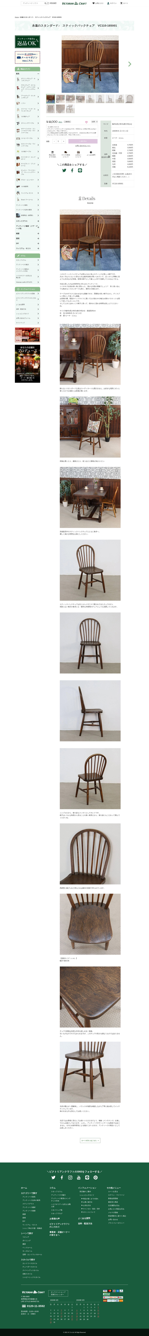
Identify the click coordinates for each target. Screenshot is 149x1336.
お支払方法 (87, 1205)
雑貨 (24, 1214)
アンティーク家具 (29, 1197)
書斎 (24, 1244)
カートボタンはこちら (89, 1140)
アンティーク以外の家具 (31, 1200)
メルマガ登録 (113, 1212)
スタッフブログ (56, 1213)
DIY (24, 1221)
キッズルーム (27, 1251)
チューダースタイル (30, 1267)
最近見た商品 (113, 1202)
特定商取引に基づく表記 (117, 1216)
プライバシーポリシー (116, 1223)
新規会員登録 (113, 1198)
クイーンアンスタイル (31, 1270)
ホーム (24, 1188)
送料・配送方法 (85, 1223)
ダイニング (27, 1240)
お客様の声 (55, 1219)
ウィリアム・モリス (30, 1225)
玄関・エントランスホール (32, 1254)
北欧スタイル (27, 1274)
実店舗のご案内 (85, 1191)
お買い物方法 (87, 1202)
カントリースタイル (30, 1263)
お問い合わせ (113, 1219)
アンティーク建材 (29, 1207)
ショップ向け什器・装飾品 (32, 1228)
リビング (26, 1237)
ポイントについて (89, 1212)
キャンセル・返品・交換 (91, 1209)
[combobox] (34, 3)
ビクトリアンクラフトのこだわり (60, 1225)
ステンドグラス (28, 1204)
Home (17, 17)
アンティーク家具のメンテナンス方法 (61, 1200)
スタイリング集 (56, 1210)
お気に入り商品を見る (116, 1209)
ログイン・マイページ (116, 1195)
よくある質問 (84, 1218)
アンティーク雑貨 (29, 1211)
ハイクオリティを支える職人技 (61, 1205)
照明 (24, 1218)
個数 (47, 141)
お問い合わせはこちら (83, 146)
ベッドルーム (27, 1247)
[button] (129, 64)
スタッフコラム (56, 1191)
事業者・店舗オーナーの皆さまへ (60, 1233)
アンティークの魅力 (58, 1195)
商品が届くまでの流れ (90, 1199)
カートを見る (113, 1191)
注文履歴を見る (114, 1205)
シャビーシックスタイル (31, 1277)
